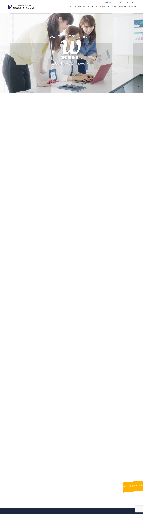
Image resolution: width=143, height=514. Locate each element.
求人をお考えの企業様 (120, 6)
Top (71, 6)
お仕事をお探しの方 (103, 6)
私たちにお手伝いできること (85, 6)
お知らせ (121, 2)
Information (97, 2)
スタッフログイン (131, 2)
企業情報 (133, 6)
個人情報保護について (109, 2)
